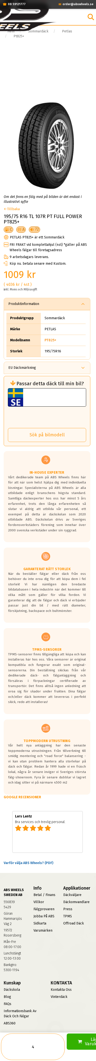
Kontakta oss (61, 990)
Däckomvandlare (76, 902)
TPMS (67, 916)
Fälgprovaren (43, 909)
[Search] (91, 17)
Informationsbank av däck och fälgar (20, 1013)
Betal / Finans (44, 895)
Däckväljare (72, 895)
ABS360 (10, 1023)
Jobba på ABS (43, 916)
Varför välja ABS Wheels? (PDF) (28, 863)
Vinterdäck (59, 997)
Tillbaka (13, 209)
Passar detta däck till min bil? (50, 383)
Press (67, 909)
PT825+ (50, 340)
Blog (7, 997)
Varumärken (42, 930)
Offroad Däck (73, 923)
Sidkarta (39, 923)
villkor (38, 902)
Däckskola (12, 990)
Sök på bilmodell (47, 435)
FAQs (7, 1004)
